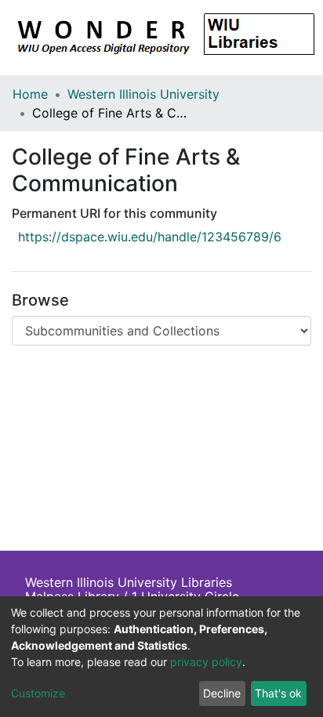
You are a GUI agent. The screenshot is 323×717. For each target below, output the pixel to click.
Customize (38, 693)
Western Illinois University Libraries (128, 582)
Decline (222, 693)
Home (30, 94)
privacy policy (206, 661)
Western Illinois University (143, 94)
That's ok (278, 693)
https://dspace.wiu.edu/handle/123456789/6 (149, 236)
